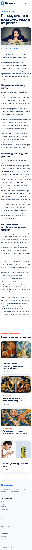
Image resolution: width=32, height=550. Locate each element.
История (3, 504)
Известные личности (7, 524)
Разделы (3, 536)
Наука (2, 501)
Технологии (4, 509)
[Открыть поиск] (25, 3)
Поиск (2, 521)
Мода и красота (11, 11)
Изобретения (5, 526)
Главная (3, 11)
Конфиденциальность (7, 539)
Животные (4, 506)
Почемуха (7, 485)
